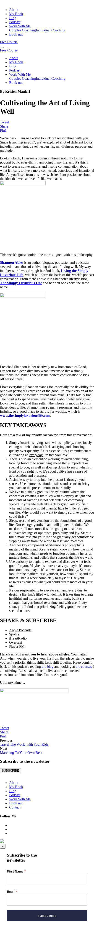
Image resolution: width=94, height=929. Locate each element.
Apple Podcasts (20, 630)
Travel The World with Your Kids (24, 744)
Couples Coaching (22, 30)
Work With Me (20, 26)
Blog (12, 18)
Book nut (16, 34)
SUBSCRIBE (10, 770)
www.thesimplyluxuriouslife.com (25, 415)
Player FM (16, 646)
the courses (84, 666)
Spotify (14, 634)
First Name (16, 871)
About (13, 10)
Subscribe (47, 916)
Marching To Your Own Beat (21, 753)
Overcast (15, 642)
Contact (14, 807)
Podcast (14, 22)
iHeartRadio (18, 638)
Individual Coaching (50, 30)
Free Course (9, 42)
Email (12, 891)
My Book (16, 14)
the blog (47, 666)
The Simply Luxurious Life (21, 283)
